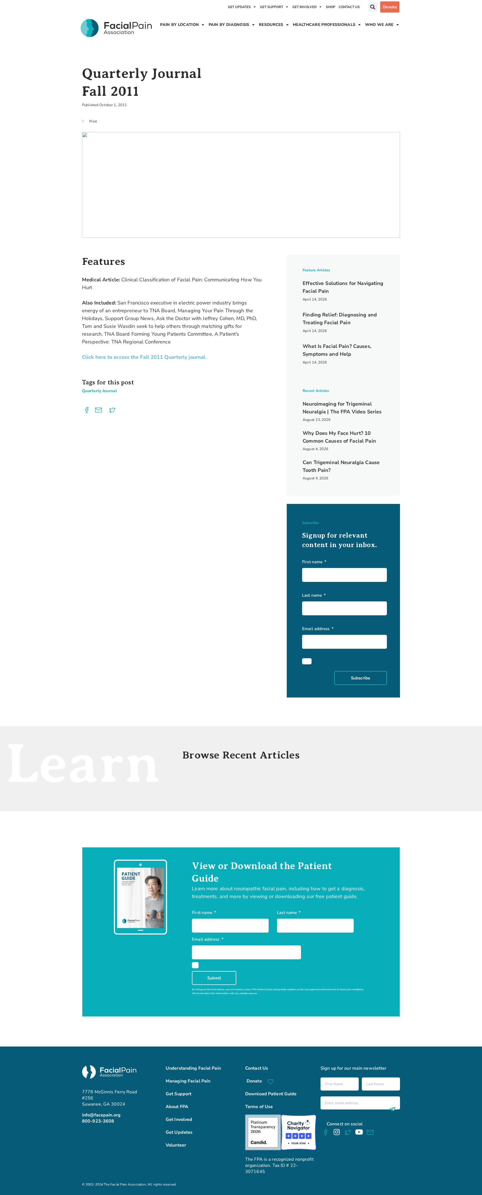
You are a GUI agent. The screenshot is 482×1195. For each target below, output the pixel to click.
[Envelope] (370, 1133)
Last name (312, 595)
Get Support (271, 7)
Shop (330, 7)
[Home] (116, 28)
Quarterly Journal (99, 391)
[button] (372, 7)
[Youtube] (359, 1132)
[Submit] (391, 1108)
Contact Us (349, 7)
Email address (316, 628)
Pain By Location (179, 24)
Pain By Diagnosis (229, 24)
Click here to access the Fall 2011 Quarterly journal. (144, 357)
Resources (271, 24)
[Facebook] (325, 1132)
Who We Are (379, 24)
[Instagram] (336, 1132)
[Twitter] (348, 1133)
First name (313, 562)
